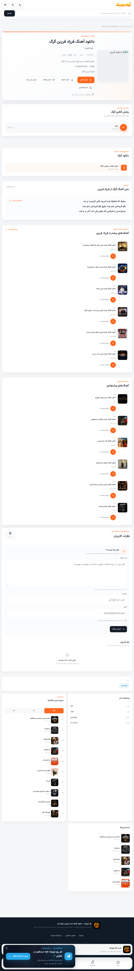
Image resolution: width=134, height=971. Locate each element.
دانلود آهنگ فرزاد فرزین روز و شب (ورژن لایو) (100, 310)
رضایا (114, 510)
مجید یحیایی (112, 489)
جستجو (9, 13)
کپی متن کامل (11, 187)
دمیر (115, 402)
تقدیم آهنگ (47, 80)
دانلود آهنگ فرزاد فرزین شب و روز (104, 354)
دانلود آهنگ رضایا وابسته (107, 506)
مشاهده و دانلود (105, 256)
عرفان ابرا (113, 467)
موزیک (81, 935)
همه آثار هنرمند (12, 229)
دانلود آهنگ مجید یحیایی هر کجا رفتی (103, 484)
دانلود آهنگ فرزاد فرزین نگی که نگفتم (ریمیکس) (99, 245)
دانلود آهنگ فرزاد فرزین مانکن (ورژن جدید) (101, 332)
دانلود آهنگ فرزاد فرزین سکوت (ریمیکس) (101, 267)
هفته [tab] (53, 710)
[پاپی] (122, 442)
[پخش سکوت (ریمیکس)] (113, 278)
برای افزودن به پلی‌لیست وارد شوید (81, 95)
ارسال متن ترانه (31, 80)
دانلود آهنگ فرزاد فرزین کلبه (106, 289)
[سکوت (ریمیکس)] (122, 268)
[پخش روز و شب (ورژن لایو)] (113, 321)
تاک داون (113, 445)
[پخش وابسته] (113, 517)
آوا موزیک (129, 26)
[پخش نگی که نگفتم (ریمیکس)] (113, 256)
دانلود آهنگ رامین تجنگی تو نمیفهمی (103, 419)
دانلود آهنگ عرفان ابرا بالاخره (106, 463)
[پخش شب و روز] (113, 365)
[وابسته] (122, 507)
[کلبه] (122, 290)
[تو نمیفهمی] (122, 420)
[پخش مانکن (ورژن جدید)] (113, 343)
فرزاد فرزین (123, 26)
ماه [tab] (34, 710)
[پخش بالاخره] (113, 474)
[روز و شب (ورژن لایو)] (122, 312)
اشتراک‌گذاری (83, 87)
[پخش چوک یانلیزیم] (113, 408)
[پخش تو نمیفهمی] (113, 430)
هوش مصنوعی (70, 935)
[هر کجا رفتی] (122, 486)
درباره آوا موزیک (56, 935)
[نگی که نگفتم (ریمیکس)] (122, 246)
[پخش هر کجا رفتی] (113, 495)
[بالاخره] (122, 464)
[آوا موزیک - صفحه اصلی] (123, 5)
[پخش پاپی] (113, 452)
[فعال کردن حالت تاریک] (20, 4)
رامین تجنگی (113, 424)
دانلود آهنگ (65, 80)
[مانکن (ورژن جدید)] (122, 333)
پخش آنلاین (84, 80)
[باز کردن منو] (5, 4)
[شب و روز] (122, 355)
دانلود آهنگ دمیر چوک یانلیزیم (105, 397)
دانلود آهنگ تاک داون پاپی (107, 441)
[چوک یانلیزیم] (122, 399)
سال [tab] (14, 710)
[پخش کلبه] (113, 300)
